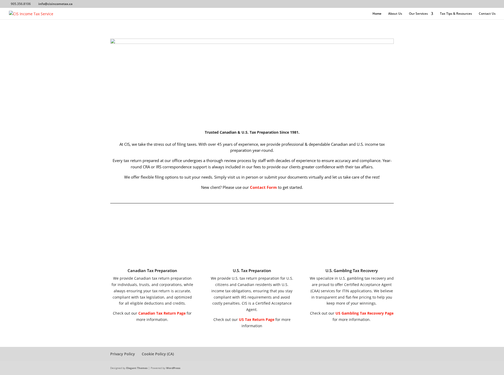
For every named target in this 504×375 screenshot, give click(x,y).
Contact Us (487, 14)
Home (376, 14)
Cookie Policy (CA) (158, 353)
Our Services (418, 14)
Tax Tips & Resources (456, 14)
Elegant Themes (137, 368)
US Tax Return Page (256, 319)
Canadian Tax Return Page (162, 313)
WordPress (173, 368)
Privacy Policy (122, 353)
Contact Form (263, 187)
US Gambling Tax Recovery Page (364, 313)
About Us (395, 14)
